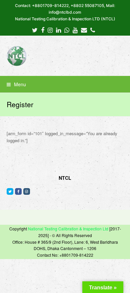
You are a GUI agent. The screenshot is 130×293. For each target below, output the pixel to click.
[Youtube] (75, 29)
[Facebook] (42, 29)
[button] (65, 84)
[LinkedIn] (58, 29)
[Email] (84, 29)
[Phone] (92, 29)
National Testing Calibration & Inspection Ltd (68, 228)
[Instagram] (50, 29)
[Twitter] (35, 29)
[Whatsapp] (66, 29)
